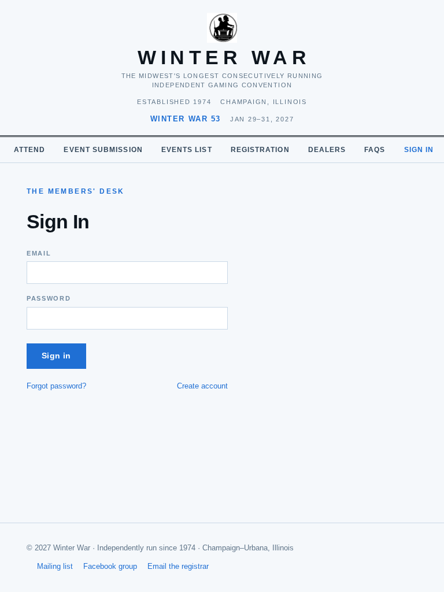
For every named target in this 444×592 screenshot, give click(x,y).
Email (39, 253)
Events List (186, 150)
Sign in (419, 150)
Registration (260, 150)
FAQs (374, 150)
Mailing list (55, 567)
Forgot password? (56, 386)
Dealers (327, 150)
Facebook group (110, 567)
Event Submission (103, 150)
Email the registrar (178, 567)
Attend (29, 150)
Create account (202, 386)
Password (49, 298)
